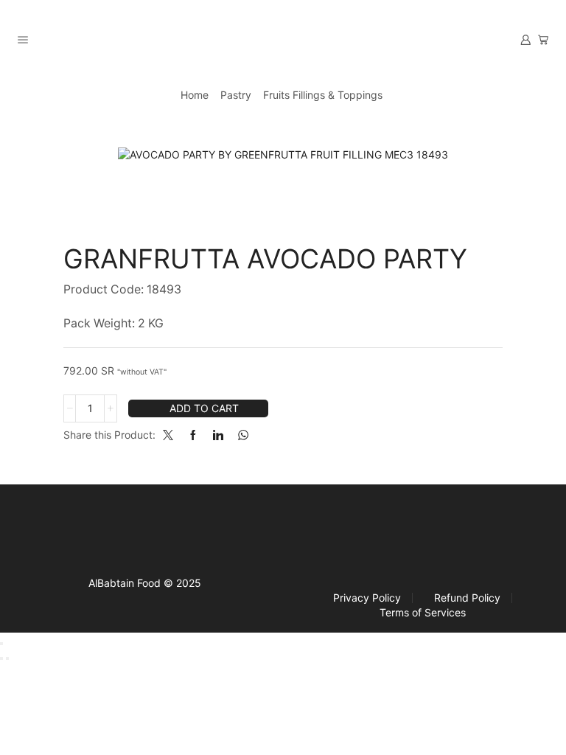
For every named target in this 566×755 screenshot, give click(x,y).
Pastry (235, 94)
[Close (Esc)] (1, 643)
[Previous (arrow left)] (1, 658)
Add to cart (204, 408)
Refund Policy (467, 598)
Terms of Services (423, 613)
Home (195, 94)
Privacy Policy (367, 598)
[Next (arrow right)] (7, 658)
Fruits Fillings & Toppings (322, 94)
